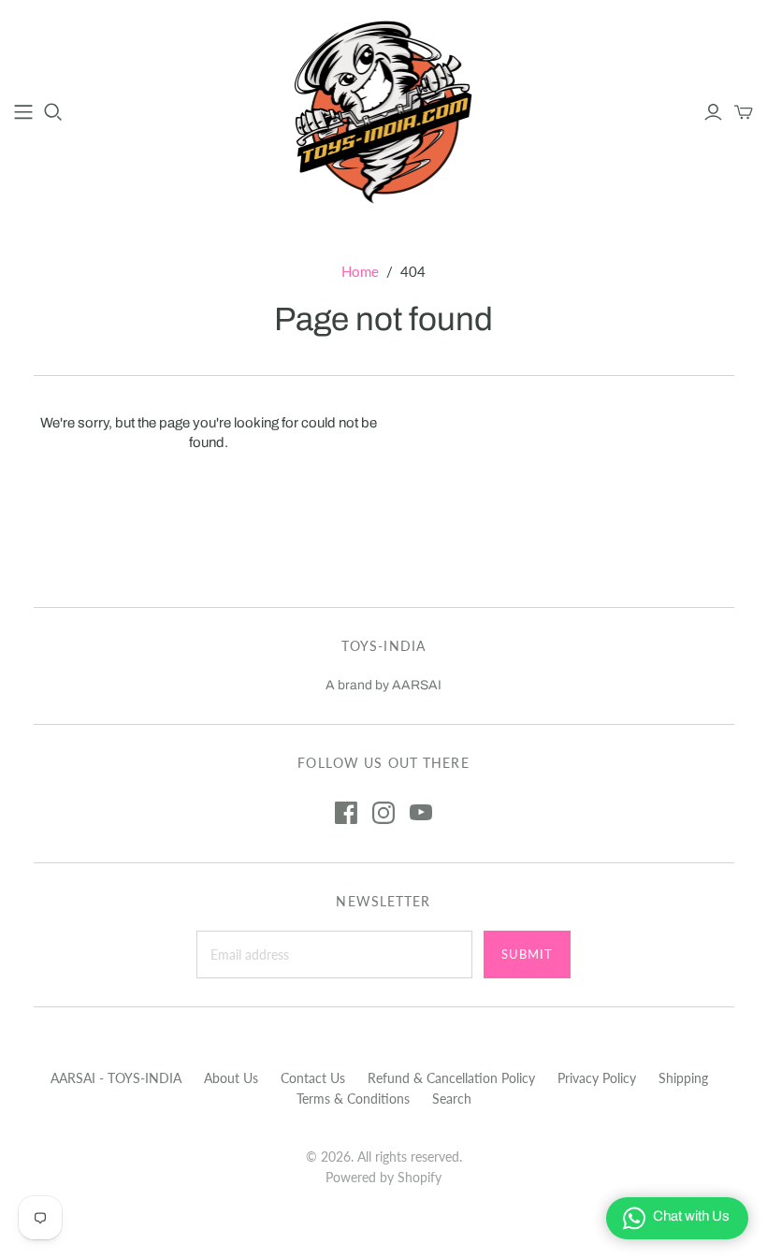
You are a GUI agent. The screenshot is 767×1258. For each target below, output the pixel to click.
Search (451, 1098)
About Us (231, 1078)
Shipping (683, 1078)
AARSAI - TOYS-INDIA (116, 1078)
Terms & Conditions (353, 1098)
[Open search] (53, 112)
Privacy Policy (596, 1078)
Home (360, 271)
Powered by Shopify (383, 1177)
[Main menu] (23, 112)
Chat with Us (691, 1215)
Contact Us (313, 1078)
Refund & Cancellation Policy (451, 1078)
